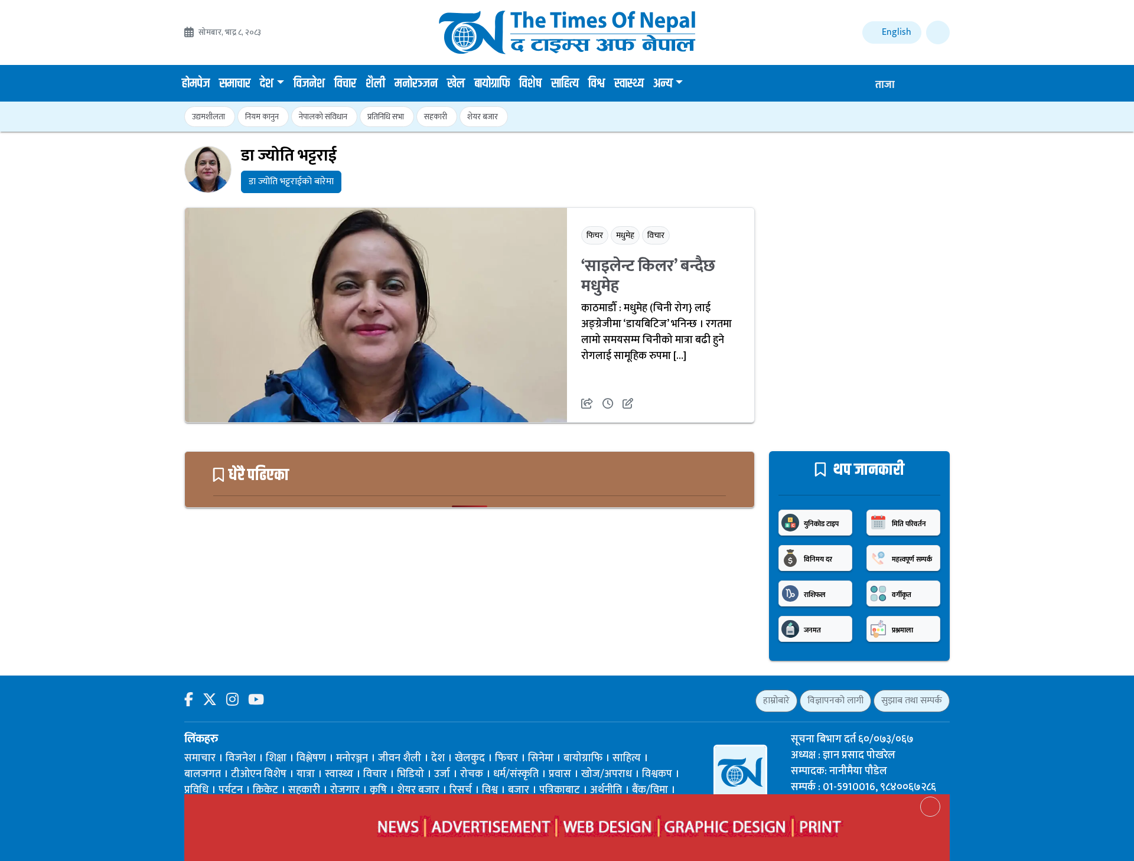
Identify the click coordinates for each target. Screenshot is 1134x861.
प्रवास (560, 774)
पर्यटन (231, 790)
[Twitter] (210, 700)
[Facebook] (188, 700)
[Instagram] (232, 700)
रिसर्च (460, 790)
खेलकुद (470, 758)
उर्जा (442, 774)
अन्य (663, 84)
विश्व (596, 84)
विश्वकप (657, 774)
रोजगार (345, 790)
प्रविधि (196, 790)
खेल (456, 84)
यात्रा (305, 774)
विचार (345, 84)
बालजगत (202, 774)
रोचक (471, 774)
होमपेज (196, 84)
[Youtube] (256, 700)
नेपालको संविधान (323, 116)
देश (266, 84)
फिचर (594, 235)
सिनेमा (540, 758)
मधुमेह (625, 235)
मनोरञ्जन (416, 84)
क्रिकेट (265, 790)
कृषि (378, 790)
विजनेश (309, 84)
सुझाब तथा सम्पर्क (911, 701)
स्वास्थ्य (629, 84)
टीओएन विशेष (258, 774)
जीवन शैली (399, 758)
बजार (518, 790)
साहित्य (565, 84)
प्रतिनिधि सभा (385, 116)
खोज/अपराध (606, 774)
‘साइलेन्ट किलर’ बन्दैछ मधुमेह (648, 276)
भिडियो (410, 774)
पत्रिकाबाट (559, 790)
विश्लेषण (311, 758)
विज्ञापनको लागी (835, 701)
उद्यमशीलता (208, 116)
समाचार (234, 84)
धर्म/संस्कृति (516, 774)
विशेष (530, 84)
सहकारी (435, 116)
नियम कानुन (262, 116)
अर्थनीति (606, 790)
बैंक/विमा (650, 790)
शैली (375, 84)
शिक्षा (276, 758)
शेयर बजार (482, 116)
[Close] (930, 807)
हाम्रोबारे (776, 701)
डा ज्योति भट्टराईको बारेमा (291, 182)
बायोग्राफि (492, 84)
